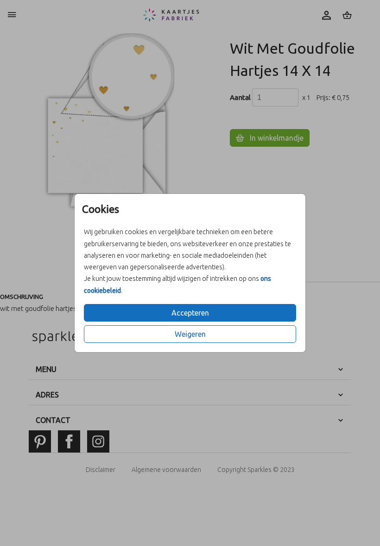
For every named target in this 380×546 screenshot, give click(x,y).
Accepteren (190, 313)
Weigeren (190, 334)
